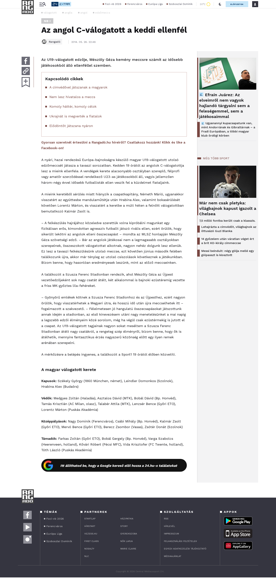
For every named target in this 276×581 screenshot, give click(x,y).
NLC (86, 556)
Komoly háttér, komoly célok (73, 106)
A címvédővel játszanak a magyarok (78, 87)
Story (124, 526)
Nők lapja (126, 541)
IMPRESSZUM (171, 533)
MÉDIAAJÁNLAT (172, 556)
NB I (47, 21)
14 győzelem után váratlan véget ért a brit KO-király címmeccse (227, 241)
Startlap (89, 518)
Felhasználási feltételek (180, 541)
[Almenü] (43, 4)
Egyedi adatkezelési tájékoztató (185, 548)
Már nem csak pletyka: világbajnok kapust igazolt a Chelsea (227, 208)
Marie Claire (128, 548)
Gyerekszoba (128, 533)
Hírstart (89, 526)
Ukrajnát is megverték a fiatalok (75, 116)
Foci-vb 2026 (113, 4)
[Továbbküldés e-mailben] (26, 71)
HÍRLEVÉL (169, 526)
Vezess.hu (90, 533)
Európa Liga (155, 4)
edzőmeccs (102, 12)
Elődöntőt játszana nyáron (71, 126)
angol (83, 12)
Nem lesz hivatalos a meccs (72, 97)
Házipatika (126, 518)
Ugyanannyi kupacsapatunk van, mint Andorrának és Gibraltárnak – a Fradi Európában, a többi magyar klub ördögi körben (228, 129)
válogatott (50, 12)
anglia (68, 12)
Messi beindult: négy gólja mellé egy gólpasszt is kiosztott (227, 253)
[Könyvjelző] (26, 82)
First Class (91, 541)
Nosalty (89, 548)
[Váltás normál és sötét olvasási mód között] (220, 4)
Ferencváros (134, 4)
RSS (166, 518)
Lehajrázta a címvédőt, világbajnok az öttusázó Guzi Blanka (228, 229)
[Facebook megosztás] (26, 61)
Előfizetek (237, 4)
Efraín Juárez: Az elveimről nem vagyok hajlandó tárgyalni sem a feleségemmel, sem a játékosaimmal (224, 105)
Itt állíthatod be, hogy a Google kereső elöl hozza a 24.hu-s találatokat (118, 466)
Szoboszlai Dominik (180, 4)
